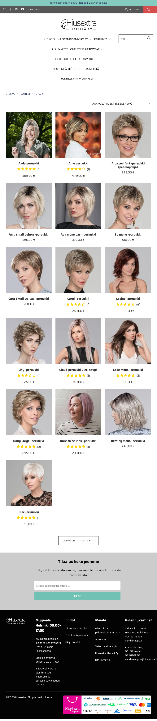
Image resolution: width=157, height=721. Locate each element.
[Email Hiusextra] (4, 9)
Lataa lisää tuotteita (78, 540)
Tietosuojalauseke (76, 629)
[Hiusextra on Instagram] (16, 9)
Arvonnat (100, 639)
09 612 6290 (34, 9)
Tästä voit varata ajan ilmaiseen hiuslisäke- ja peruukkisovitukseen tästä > (48, 677)
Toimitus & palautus (77, 635)
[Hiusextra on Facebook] (10, 9)
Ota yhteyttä (102, 660)
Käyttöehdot (72, 642)
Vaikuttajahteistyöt (106, 646)
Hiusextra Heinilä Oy (107, 653)
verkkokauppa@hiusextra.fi (141, 659)
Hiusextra (21, 697)
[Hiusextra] (78, 24)
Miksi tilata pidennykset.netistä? (107, 631)
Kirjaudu (135, 9)
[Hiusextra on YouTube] (22, 9)
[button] (75, 39)
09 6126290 (132, 655)
